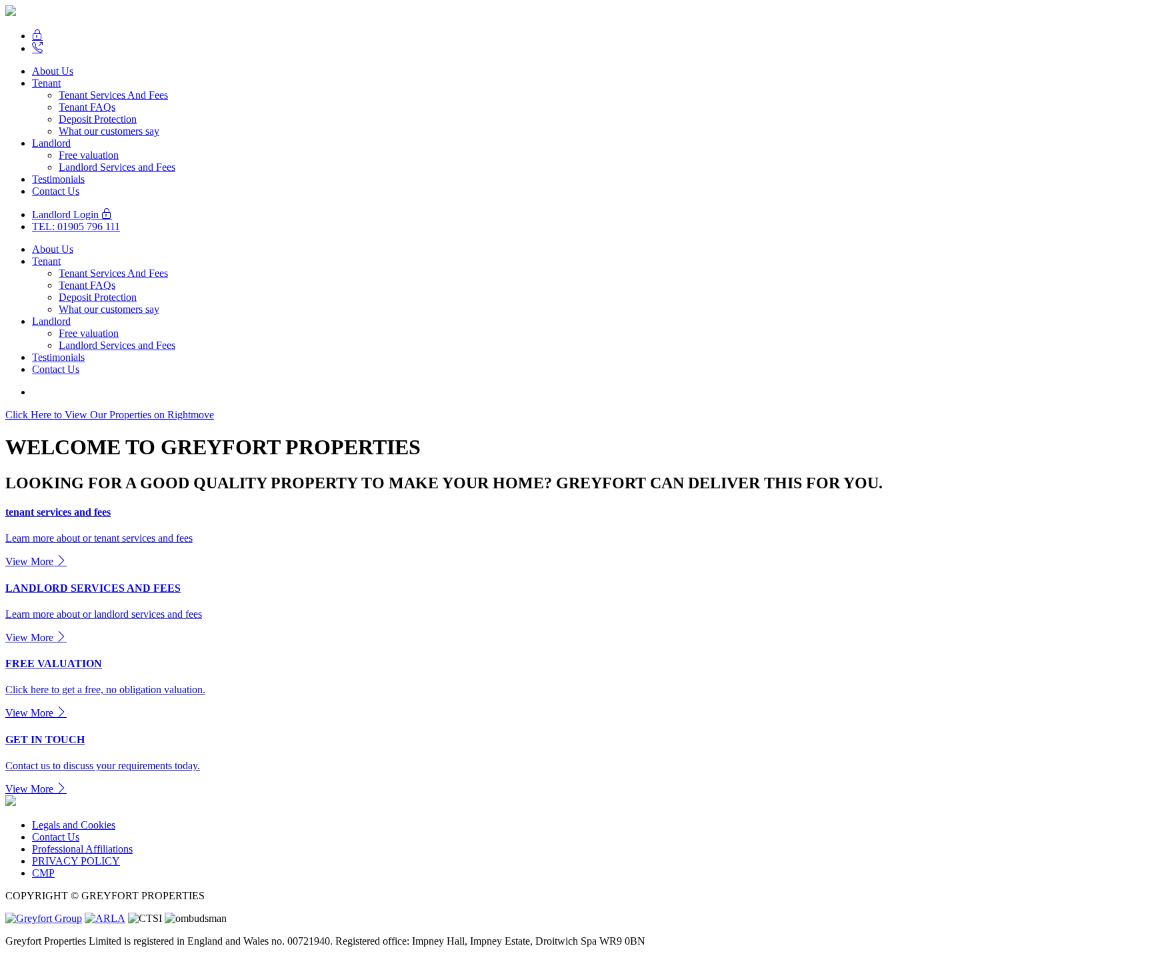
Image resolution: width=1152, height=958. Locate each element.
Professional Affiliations (82, 849)
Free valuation (89, 155)
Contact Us (55, 191)
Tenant (46, 83)
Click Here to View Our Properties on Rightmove (109, 414)
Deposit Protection (98, 119)
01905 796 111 (76, 226)
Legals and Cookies (73, 825)
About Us (52, 71)
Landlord (51, 143)
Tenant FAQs (87, 107)
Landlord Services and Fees (117, 167)
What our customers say (109, 131)
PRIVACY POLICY (76, 861)
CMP (43, 873)
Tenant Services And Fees (113, 95)
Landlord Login (66, 214)
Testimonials (58, 179)
